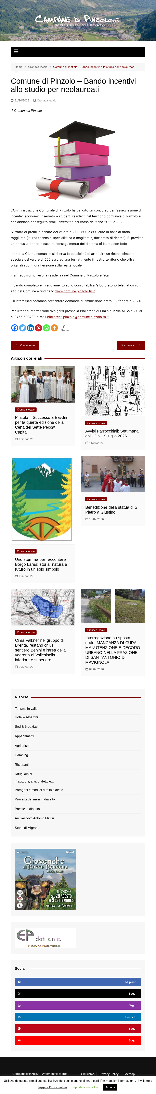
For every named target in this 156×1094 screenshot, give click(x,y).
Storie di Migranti (27, 828)
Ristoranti (22, 764)
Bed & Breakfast (26, 726)
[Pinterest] (38, 327)
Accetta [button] (110, 1087)
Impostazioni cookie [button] (85, 1087)
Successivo (128, 345)
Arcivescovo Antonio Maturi (34, 818)
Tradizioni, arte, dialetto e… (34, 781)
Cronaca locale (46, 100)
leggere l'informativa (52, 1087)
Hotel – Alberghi (26, 717)
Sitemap (129, 1074)
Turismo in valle (26, 708)
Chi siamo (87, 1074)
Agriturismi (22, 745)
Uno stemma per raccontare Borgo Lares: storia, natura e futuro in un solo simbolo (41, 564)
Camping (21, 755)
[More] (54, 327)
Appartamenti (24, 736)
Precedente (27, 345)
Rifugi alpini (23, 774)
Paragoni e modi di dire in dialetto (39, 790)
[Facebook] (14, 327)
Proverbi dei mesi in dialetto (35, 799)
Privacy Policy (109, 1074)
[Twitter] (22, 327)
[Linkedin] (30, 327)
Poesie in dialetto (27, 809)
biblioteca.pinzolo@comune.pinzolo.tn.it (78, 317)
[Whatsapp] (46, 327)
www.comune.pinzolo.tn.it (75, 291)
